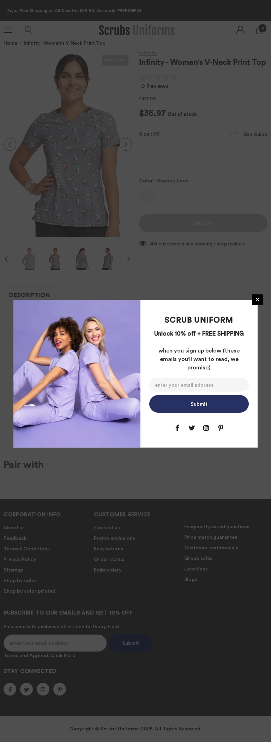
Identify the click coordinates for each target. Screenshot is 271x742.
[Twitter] (191, 428)
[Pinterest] (220, 428)
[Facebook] (177, 428)
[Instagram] (206, 428)
